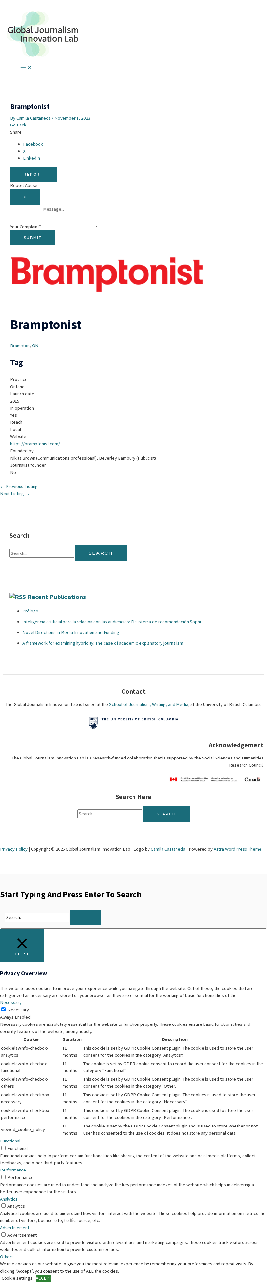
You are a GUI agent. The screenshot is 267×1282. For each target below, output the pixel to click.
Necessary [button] (10, 1002)
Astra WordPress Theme (237, 849)
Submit (33, 237)
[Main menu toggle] (26, 68)
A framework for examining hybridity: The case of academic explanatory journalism (102, 643)
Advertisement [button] (14, 1227)
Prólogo (30, 611)
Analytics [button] (9, 1199)
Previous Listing (19, 486)
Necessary (18, 1010)
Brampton (20, 345)
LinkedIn (31, 158)
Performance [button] (13, 1170)
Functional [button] (10, 1141)
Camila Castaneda (168, 849)
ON (35, 345)
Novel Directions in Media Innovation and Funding (70, 632)
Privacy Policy (14, 849)
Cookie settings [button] (17, 1278)
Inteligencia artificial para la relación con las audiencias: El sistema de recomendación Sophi (111, 622)
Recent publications (56, 597)
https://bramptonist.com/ (35, 444)
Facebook (33, 144)
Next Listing (15, 493)
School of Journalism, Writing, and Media (148, 704)
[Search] (85, 917)
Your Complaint (25, 226)
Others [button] (7, 1257)
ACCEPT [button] (43, 1278)
